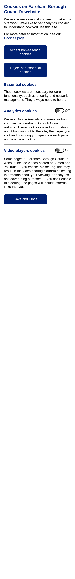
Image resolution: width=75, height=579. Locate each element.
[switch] (39, 111)
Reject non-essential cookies (25, 70)
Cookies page (14, 38)
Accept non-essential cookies (25, 52)
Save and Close (25, 199)
